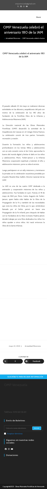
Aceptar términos (15, 433)
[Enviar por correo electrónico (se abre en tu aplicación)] (29, 6)
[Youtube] (12, 449)
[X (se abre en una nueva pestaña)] (18, 6)
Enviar (36, 428)
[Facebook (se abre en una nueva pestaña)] (21, 6)
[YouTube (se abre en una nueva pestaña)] (26, 6)
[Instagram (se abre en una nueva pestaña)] (23, 6)
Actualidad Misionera (33, 346)
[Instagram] (9, 449)
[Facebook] (6, 449)
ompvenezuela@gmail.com (25, 4)
